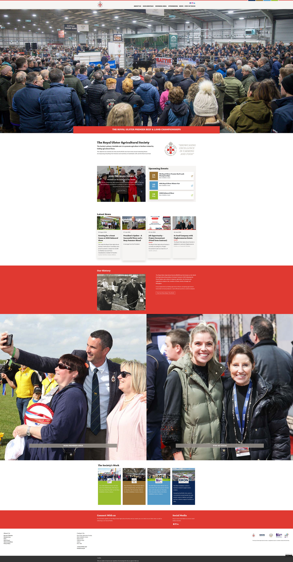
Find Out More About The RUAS (165, 293)
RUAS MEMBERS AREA (73, 446)
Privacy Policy (7, 543)
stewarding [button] (173, 6)
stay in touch (190, 6)
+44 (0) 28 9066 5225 (82, 546)
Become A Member (8, 535)
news (181, 6)
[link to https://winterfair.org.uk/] (192, 185)
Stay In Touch (7, 540)
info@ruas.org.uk (81, 548)
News (5, 538)
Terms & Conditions (8, 542)
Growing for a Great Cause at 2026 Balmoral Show (108, 238)
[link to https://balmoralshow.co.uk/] (192, 195)
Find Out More (121, 190)
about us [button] (137, 6)
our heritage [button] (148, 6)
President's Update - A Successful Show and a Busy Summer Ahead (132, 238)
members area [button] (160, 6)
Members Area (7, 537)
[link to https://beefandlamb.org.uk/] (192, 175)
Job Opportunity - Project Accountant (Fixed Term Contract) (158, 238)
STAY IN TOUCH (220, 446)
